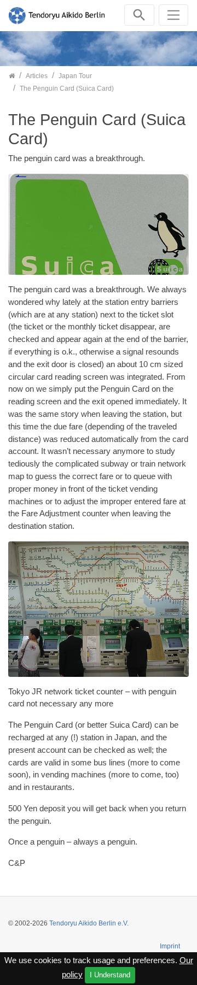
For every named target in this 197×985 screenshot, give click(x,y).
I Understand (110, 975)
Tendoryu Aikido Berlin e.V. (89, 923)
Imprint (170, 946)
